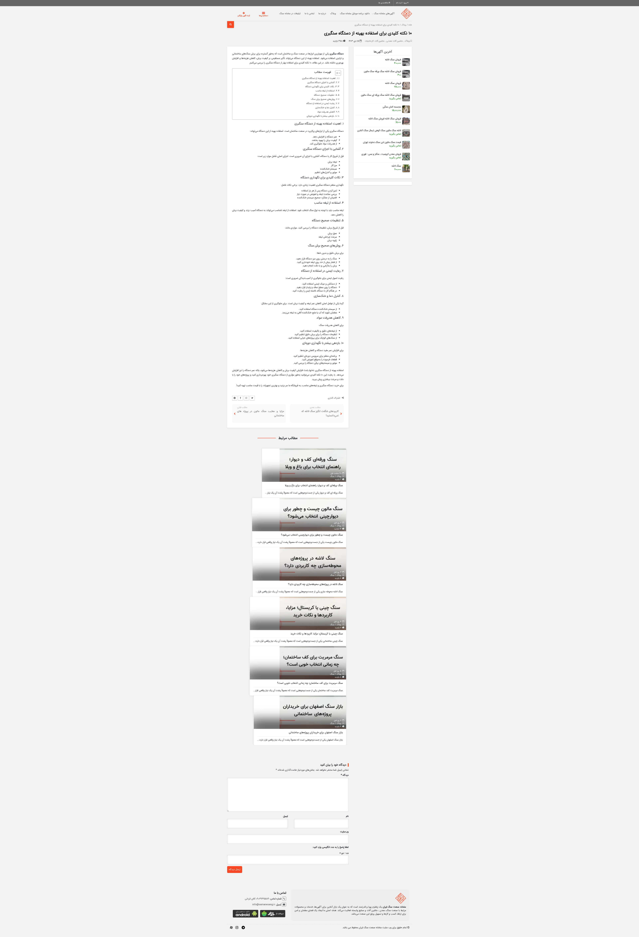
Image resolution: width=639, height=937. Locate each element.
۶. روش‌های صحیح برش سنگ (324, 99)
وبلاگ (326, 13)
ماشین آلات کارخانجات (374, 41)
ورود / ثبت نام (401, 2)
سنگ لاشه (396, 166)
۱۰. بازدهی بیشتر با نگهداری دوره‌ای (322, 116)
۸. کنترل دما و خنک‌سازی (326, 107)
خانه (410, 24)
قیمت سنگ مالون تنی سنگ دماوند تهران (382, 142)
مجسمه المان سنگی (392, 107)
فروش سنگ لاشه (393, 59)
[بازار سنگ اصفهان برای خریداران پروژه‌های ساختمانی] (313, 712)
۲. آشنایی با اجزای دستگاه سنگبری (322, 82)
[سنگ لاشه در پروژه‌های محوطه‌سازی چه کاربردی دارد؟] (313, 564)
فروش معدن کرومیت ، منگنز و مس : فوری (381, 154)
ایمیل (285, 816)
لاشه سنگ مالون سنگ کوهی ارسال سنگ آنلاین (379, 130)
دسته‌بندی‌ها (253, 15)
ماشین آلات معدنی (394, 41)
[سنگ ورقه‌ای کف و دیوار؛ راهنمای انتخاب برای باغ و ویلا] (313, 465)
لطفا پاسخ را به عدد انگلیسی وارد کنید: (331, 847)
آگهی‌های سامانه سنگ (377, 13)
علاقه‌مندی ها (383, 2)
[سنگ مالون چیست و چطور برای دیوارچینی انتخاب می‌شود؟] (313, 514)
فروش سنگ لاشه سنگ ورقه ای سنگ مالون (381, 95)
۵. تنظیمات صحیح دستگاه (325, 95)
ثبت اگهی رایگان (240, 15)
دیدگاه (345, 775)
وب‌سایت (344, 832)
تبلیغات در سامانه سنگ (283, 13)
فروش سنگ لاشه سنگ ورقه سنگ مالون (382, 71)
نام (347, 816)
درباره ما (315, 13)
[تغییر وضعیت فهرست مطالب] (336, 73)
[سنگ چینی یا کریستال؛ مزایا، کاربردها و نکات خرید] (313, 613)
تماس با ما (303, 13)
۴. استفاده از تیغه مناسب (326, 91)
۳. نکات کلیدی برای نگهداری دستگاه (321, 86)
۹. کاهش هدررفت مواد (327, 112)
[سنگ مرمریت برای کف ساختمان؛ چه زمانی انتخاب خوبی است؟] (313, 662)
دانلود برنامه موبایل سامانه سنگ (348, 13)
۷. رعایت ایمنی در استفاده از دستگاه (321, 103)
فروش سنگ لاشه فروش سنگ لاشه (384, 118)
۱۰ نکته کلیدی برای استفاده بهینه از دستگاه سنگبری (368, 33)
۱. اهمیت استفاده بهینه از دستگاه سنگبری (320, 78)
